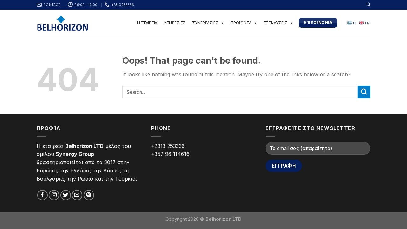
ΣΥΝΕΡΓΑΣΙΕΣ (205, 22)
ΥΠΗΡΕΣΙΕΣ (175, 22)
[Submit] (364, 92)
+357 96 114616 (170, 154)
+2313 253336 (168, 146)
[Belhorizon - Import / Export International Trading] (63, 23)
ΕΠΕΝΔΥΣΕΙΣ (275, 22)
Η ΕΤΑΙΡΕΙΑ (147, 22)
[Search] (368, 4)
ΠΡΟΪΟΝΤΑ (241, 22)
